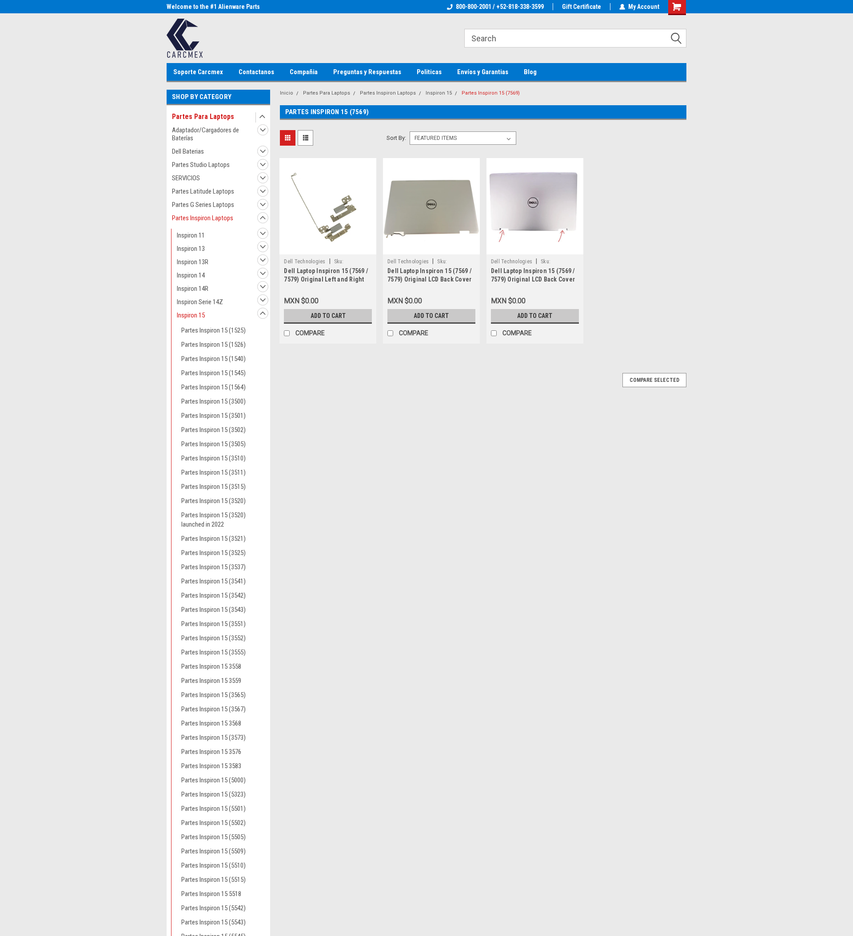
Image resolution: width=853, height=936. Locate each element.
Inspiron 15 (191, 315)
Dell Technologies (304, 261)
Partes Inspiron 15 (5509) (213, 851)
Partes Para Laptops (203, 116)
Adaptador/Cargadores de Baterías (205, 134)
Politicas (429, 72)
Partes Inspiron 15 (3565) (213, 695)
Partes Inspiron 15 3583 (211, 766)
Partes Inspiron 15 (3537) (213, 567)
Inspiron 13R (192, 262)
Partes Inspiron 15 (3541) (213, 581)
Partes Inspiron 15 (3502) (213, 430)
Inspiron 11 (191, 235)
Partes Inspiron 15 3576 (211, 752)
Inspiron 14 (191, 275)
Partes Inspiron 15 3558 (211, 666)
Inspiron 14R (192, 289)
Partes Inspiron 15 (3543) (213, 610)
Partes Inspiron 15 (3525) (213, 553)
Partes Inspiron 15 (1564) (213, 387)
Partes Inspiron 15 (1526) (213, 345)
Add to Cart (328, 315)
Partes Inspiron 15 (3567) (213, 709)
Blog (530, 72)
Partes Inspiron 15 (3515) (213, 487)
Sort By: (396, 138)
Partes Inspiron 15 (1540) (213, 359)
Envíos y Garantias (482, 72)
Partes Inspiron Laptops (202, 218)
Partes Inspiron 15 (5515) (213, 880)
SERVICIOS (186, 178)
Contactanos (256, 72)
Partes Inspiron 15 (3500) (213, 401)
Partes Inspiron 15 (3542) (213, 595)
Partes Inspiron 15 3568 (211, 723)
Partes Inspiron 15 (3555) (213, 652)
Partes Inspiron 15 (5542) (213, 908)
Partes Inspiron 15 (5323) (213, 794)
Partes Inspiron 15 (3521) (213, 539)
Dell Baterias (188, 151)
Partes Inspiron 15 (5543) (213, 922)
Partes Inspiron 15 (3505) (213, 444)
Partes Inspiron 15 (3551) (213, 624)
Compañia (304, 72)
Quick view (328, 247)
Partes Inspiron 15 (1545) (213, 373)
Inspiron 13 (191, 249)
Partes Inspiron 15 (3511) (213, 472)
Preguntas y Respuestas (367, 72)
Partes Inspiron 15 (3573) (213, 738)
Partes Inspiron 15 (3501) (213, 416)
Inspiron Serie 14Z (200, 302)
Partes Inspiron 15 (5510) (213, 865)
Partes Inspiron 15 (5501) (213, 809)
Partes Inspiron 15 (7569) (491, 93)
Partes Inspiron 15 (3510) (213, 458)
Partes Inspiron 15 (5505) (213, 837)
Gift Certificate (581, 6)
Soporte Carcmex (198, 72)
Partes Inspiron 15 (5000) (213, 780)
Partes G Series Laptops (203, 205)
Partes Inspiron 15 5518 (211, 894)
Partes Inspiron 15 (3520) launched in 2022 (213, 519)
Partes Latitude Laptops (203, 191)
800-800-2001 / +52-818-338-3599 (500, 6)
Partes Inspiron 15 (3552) (213, 638)
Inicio (286, 93)
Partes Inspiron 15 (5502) (213, 823)
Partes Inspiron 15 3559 (211, 681)
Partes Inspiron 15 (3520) (213, 501)
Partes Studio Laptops (201, 165)
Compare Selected (654, 380)
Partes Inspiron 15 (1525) (213, 330)
